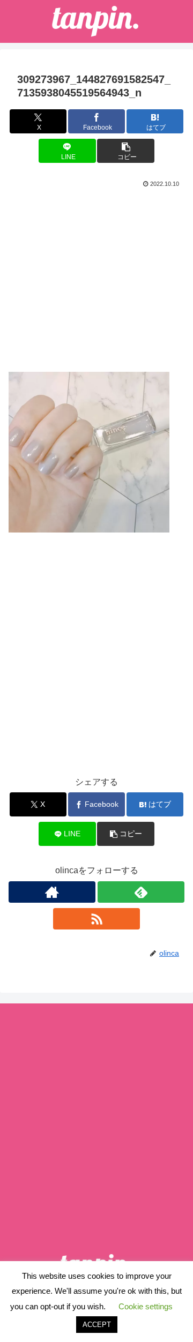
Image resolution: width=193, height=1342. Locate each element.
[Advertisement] (96, 276)
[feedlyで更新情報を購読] (141, 892)
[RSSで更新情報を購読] (96, 918)
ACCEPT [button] (97, 1325)
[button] (125, 151)
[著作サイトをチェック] (52, 892)
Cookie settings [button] (145, 1306)
